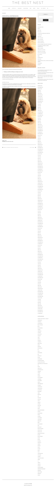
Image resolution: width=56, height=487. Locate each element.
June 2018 (39, 119)
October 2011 (40, 243)
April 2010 (39, 266)
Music (39, 408)
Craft (39, 337)
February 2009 (40, 288)
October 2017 (40, 132)
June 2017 (39, 138)
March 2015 (40, 180)
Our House (39, 419)
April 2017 (39, 141)
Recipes (39, 434)
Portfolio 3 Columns (41, 51)
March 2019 (40, 110)
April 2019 (39, 108)
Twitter (39, 464)
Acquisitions (25, 8)
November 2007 (40, 311)
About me (39, 30)
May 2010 (39, 265)
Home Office (40, 388)
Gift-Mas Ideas (40, 377)
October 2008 (40, 294)
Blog (38, 326)
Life (38, 396)
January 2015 (40, 183)
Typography (40, 63)
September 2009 (40, 277)
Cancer (39, 329)
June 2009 (39, 282)
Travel (39, 459)
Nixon (39, 414)
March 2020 (40, 93)
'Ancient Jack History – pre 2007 (43, 318)
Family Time (40, 368)
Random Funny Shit (41, 433)
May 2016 (39, 158)
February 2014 (40, 200)
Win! (30, 8)
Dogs (38, 351)
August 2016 (40, 153)
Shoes (39, 447)
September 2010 (40, 259)
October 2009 (40, 276)
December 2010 (40, 254)
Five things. (32, 147)
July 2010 (39, 262)
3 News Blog (40, 320)
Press (38, 8)
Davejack (39, 346)
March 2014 (40, 198)
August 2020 (40, 88)
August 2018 (40, 116)
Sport (39, 450)
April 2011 (39, 249)
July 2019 (39, 104)
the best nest (28, 3)
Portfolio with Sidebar (42, 52)
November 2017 (40, 130)
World (12, 141)
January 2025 (40, 85)
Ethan (39, 357)
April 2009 (39, 285)
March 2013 (40, 217)
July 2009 (39, 280)
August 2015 (40, 172)
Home (9, 8)
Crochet (39, 340)
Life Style (39, 397)
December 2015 (40, 166)
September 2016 (40, 152)
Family (39, 366)
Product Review (40, 428)
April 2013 (39, 215)
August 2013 (40, 209)
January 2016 (40, 164)
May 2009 (39, 283)
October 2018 (40, 113)
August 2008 (40, 297)
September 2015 (40, 170)
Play (38, 425)
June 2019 (39, 105)
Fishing (39, 372)
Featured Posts (40, 369)
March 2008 (40, 305)
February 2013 (40, 218)
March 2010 (40, 268)
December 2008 (40, 291)
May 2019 (39, 107)
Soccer (39, 448)
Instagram (39, 391)
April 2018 (39, 122)
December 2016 (40, 147)
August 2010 (40, 260)
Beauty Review (40, 324)
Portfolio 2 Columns (41, 49)
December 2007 (40, 310)
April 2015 (39, 178)
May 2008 (39, 302)
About (34, 8)
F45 (38, 365)
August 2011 (40, 245)
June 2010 (39, 263)
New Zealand (40, 413)
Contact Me (40, 34)
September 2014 (40, 189)
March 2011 (40, 251)
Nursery (39, 416)
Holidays (39, 385)
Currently (39, 341)
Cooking (39, 332)
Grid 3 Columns (40, 39)
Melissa (6, 140)
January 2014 (40, 201)
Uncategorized (40, 467)
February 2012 (40, 237)
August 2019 (40, 102)
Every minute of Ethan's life (42, 363)
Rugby (39, 439)
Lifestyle (13, 8)
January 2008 (40, 308)
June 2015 (39, 175)
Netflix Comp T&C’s (41, 42)
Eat (38, 354)
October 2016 (40, 150)
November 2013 (40, 204)
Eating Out (40, 355)
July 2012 (39, 229)
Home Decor (40, 386)
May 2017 (39, 139)
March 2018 (40, 124)
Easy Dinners (40, 352)
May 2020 (39, 90)
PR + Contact (43, 8)
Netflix (39, 411)
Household (40, 389)
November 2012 (40, 223)
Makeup (39, 402)
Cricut (39, 338)
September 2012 (40, 226)
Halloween (40, 380)
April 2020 (39, 91)
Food (39, 374)
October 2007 (40, 313)
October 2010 (40, 257)
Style (38, 451)
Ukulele (39, 465)
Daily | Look (40, 343)
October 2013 (40, 206)
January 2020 (40, 96)
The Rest (39, 456)
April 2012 (39, 234)
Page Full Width (40, 48)
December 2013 (40, 203)
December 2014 (40, 184)
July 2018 (39, 118)
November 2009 (40, 274)
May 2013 (39, 214)
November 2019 (40, 99)
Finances (39, 371)
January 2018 (40, 127)
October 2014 (40, 187)
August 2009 (40, 279)
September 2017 (40, 133)
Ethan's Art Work (41, 360)
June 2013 (39, 212)
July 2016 (39, 155)
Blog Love (39, 31)
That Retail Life (40, 453)
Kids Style (39, 394)
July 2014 (39, 192)
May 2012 (39, 232)
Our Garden (40, 417)
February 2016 (40, 163)
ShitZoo (10, 141)
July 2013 (39, 211)
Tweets (39, 462)
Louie (6, 141)
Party (39, 422)
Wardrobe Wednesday (41, 468)
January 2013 (40, 220)
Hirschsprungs (40, 383)
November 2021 (40, 87)
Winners (39, 64)
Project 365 (40, 430)
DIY (38, 349)
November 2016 (40, 149)
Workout (39, 473)
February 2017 (40, 144)
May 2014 (39, 195)
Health (39, 382)
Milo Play (39, 405)
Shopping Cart (40, 57)
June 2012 (39, 231)
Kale (31, 483)
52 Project (39, 321)
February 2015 (40, 181)
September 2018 (40, 115)
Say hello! (39, 442)
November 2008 (40, 293)
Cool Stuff (40, 334)
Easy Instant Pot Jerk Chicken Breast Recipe (45, 75)
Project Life (40, 431)
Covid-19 (39, 335)
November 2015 (40, 167)
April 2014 (39, 197)
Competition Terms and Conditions (44, 33)
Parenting (39, 420)
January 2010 (40, 271)
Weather (39, 470)
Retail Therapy (40, 436)
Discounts (20, 8)
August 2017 (40, 135)
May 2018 (39, 121)
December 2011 (40, 240)
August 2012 (40, 228)
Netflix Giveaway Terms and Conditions (44, 44)
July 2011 (39, 246)
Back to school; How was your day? (11, 147)
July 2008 (39, 299)
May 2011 (39, 248)
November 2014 (40, 186)
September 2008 (40, 296)
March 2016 (40, 161)
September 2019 (40, 101)
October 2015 (40, 169)
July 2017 (39, 136)
